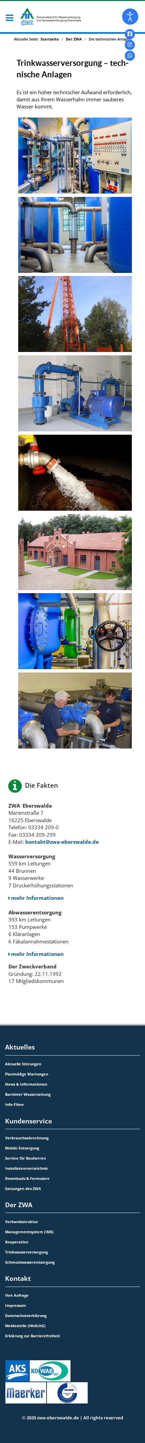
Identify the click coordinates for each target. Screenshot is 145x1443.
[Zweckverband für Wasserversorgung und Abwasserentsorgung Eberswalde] (42, 14)
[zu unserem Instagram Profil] (130, 45)
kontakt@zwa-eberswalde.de (62, 841)
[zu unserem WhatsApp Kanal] (130, 56)
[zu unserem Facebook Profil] (130, 34)
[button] (9, 18)
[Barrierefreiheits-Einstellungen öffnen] (130, 16)
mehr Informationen (37, 897)
